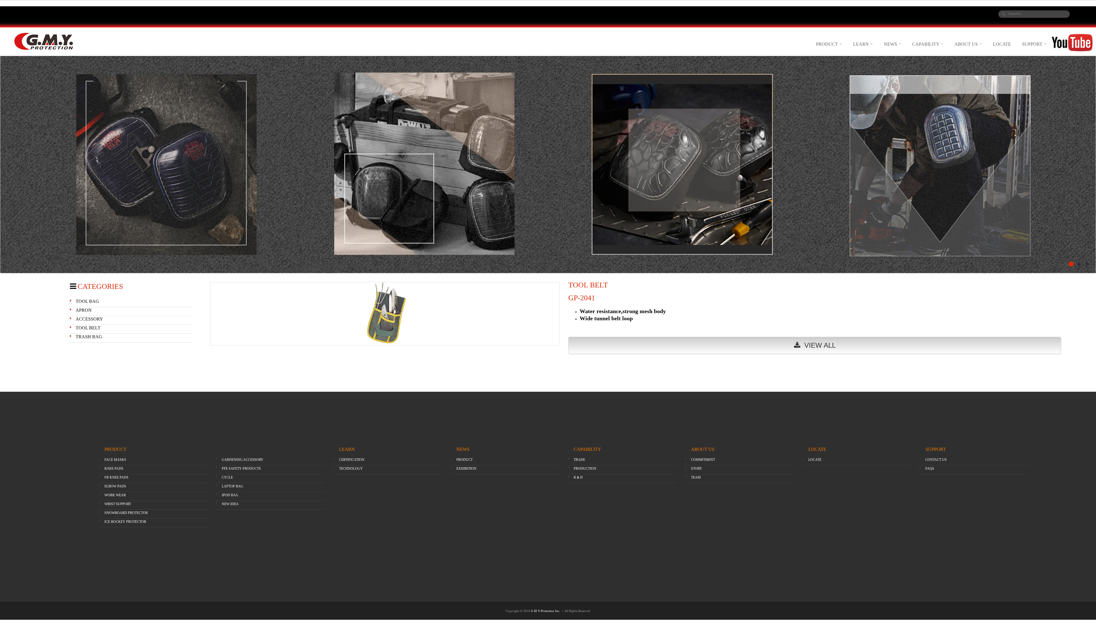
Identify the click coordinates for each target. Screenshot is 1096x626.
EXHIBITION (466, 469)
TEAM (696, 477)
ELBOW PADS (115, 486)
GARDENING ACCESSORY (242, 460)
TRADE (579, 460)
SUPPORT (1032, 44)
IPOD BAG (230, 495)
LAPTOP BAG (232, 486)
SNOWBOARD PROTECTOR (126, 513)
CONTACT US (936, 460)
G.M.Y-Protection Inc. (546, 611)
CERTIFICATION (351, 460)
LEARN (861, 44)
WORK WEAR (115, 495)
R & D (578, 477)
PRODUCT (827, 44)
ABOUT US (966, 44)
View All (818, 345)
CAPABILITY (926, 44)
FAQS (929, 469)
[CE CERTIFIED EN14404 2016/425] (548, 164)
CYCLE (227, 477)
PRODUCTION (585, 469)
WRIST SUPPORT (117, 504)
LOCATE (1002, 44)
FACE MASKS (115, 460)
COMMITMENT (703, 460)
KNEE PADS (113, 469)
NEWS (891, 44)
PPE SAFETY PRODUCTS (241, 469)
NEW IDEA (230, 504)
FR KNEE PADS (116, 477)
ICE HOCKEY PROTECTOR (125, 522)
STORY (696, 469)
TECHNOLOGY (351, 469)
